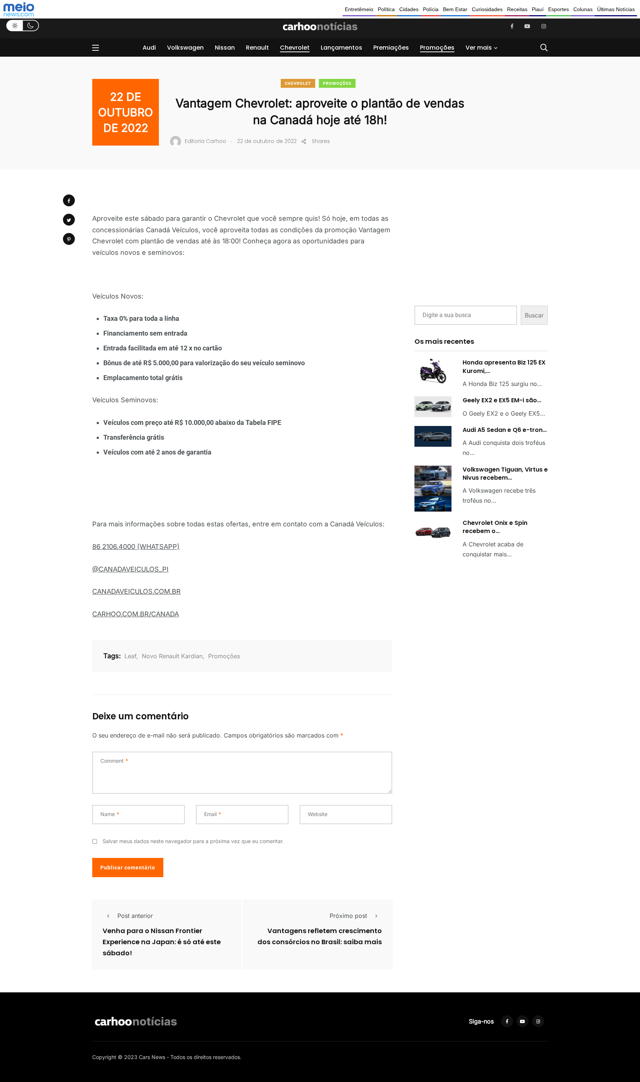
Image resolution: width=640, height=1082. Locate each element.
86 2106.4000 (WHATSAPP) (136, 546)
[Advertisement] (481, 244)
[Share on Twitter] (69, 220)
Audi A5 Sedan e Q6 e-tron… (505, 430)
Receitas (517, 9)
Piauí (538, 9)
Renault (257, 47)
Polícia (431, 9)
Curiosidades (487, 9)
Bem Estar (455, 9)
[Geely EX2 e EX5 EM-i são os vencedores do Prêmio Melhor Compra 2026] (432, 406)
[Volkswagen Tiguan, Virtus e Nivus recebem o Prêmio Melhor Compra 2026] (432, 489)
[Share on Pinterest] (69, 239)
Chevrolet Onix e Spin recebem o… (495, 527)
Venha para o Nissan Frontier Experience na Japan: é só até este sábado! (162, 942)
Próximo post (348, 915)
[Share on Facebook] (69, 200)
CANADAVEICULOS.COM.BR (136, 591)
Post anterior (135, 915)
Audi (149, 47)
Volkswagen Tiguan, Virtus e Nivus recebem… (505, 473)
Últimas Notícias (616, 9)
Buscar (534, 315)
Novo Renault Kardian (172, 656)
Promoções (437, 47)
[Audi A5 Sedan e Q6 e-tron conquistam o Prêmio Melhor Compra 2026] (432, 436)
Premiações (391, 47)
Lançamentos (341, 47)
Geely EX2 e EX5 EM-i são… (502, 400)
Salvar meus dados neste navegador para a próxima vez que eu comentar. (193, 841)
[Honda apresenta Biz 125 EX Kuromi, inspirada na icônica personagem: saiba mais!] (432, 371)
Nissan (225, 47)
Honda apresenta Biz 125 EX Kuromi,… (504, 366)
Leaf (130, 656)
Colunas (583, 9)
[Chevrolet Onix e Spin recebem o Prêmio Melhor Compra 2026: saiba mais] (432, 531)
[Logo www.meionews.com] (18, 9)
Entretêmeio (359, 9)
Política (386, 9)
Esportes (558, 9)
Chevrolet (295, 47)
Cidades (409, 9)
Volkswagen (185, 47)
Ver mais (479, 47)
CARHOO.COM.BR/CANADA (135, 614)
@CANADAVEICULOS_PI (130, 569)
